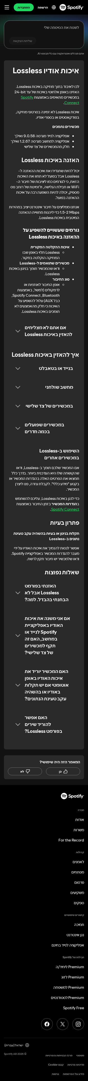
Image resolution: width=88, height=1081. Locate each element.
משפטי (80, 1055)
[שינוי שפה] (54, 7)
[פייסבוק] (47, 1024)
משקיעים (77, 892)
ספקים (79, 902)
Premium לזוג (72, 977)
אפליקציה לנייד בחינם (68, 945)
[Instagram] (78, 1024)
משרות (79, 829)
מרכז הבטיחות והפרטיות (58, 1055)
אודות (79, 819)
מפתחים (77, 872)
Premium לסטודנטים (67, 997)
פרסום (79, 882)
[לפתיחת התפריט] (7, 7)
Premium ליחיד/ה (70, 966)
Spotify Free (73, 1007)
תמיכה (79, 924)
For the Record (71, 840)
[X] (62, 1024)
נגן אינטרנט (75, 934)
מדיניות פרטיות (75, 1065)
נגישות (55, 1074)
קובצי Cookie (56, 1065)
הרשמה (43, 7)
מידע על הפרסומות (73, 1074)
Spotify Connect (65, 509)
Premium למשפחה (68, 987)
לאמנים (78, 861)
